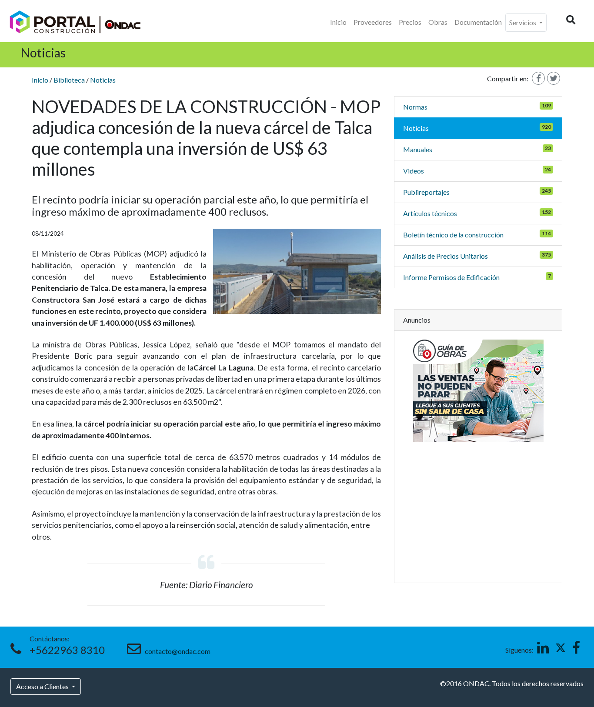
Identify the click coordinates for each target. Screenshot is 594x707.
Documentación (478, 22)
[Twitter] (553, 78)
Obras (437, 22)
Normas (415, 107)
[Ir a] (297, 271)
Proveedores (373, 22)
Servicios (523, 22)
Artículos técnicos (430, 213)
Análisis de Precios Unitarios (445, 256)
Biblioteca (69, 80)
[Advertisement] (478, 506)
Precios (410, 22)
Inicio (338, 22)
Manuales (417, 149)
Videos (413, 171)
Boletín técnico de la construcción (453, 234)
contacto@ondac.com (176, 651)
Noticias (103, 80)
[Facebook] (538, 78)
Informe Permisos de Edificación (451, 277)
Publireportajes (426, 192)
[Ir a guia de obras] (478, 389)
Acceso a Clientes (43, 686)
